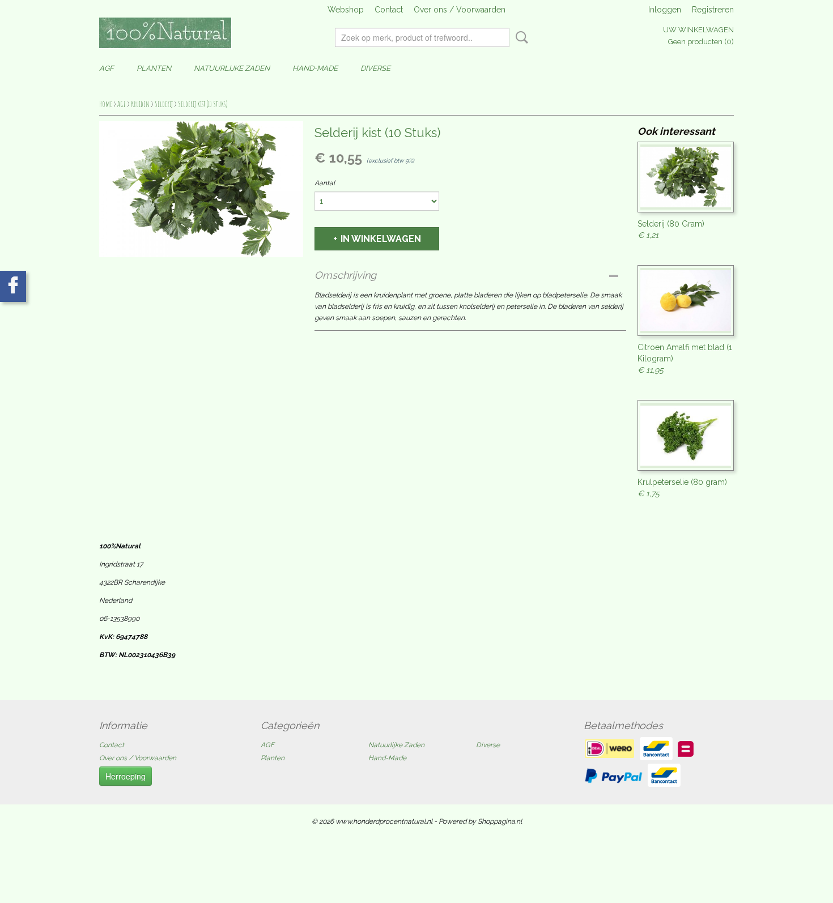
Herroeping (125, 776)
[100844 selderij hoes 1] (201, 189)
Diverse (375, 68)
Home (105, 104)
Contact (389, 9)
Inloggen (664, 9)
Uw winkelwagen (698, 29)
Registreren (713, 9)
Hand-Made (315, 68)
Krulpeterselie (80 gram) (682, 482)
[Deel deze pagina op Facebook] (13, 286)
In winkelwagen (381, 238)
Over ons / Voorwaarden (459, 9)
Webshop (346, 9)
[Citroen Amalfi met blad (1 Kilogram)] (685, 300)
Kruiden (140, 104)
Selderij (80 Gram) (671, 223)
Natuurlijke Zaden (232, 68)
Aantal (324, 183)
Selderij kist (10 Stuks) (202, 104)
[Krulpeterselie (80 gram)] (685, 435)
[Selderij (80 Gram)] (685, 177)
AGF (106, 68)
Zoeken (519, 37)
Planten (154, 68)
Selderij (164, 104)
